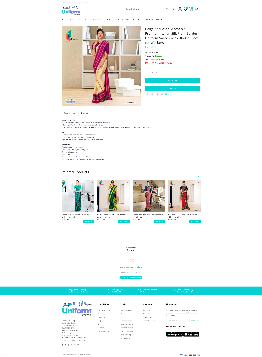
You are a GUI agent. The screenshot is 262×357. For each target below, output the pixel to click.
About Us (125, 19)
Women (73, 19)
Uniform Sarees (126, 310)
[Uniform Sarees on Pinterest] (78, 345)
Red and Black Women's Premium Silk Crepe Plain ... (183, 215)
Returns (100, 324)
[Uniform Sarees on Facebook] (62, 345)
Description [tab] (70, 113)
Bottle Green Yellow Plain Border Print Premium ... (111, 215)
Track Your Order (104, 310)
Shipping (101, 328)
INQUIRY (173, 89)
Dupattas (90, 19)
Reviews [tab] (85, 113)
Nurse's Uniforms (127, 328)
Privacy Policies (103, 331)
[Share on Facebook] (147, 94)
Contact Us (149, 19)
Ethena (99, 19)
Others (117, 19)
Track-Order (137, 19)
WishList (159, 19)
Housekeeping (126, 335)
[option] (78, 203)
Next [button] (199, 177)
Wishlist (167, 94)
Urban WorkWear (127, 324)
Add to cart (173, 80)
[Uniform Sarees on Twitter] (65, 345)
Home (64, 19)
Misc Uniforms (126, 338)
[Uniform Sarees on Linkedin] (75, 345)
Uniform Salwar (126, 314)
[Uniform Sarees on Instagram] (68, 345)
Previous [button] (195, 177)
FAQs (100, 321)
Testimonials (147, 317)
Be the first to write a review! (131, 277)
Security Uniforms (127, 331)
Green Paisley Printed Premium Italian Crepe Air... (75, 215)
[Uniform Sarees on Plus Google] (71, 345)
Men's (81, 19)
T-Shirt (108, 19)
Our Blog (146, 310)
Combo (123, 317)
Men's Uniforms (126, 321)
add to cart (88, 221)
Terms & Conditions (150, 321)
